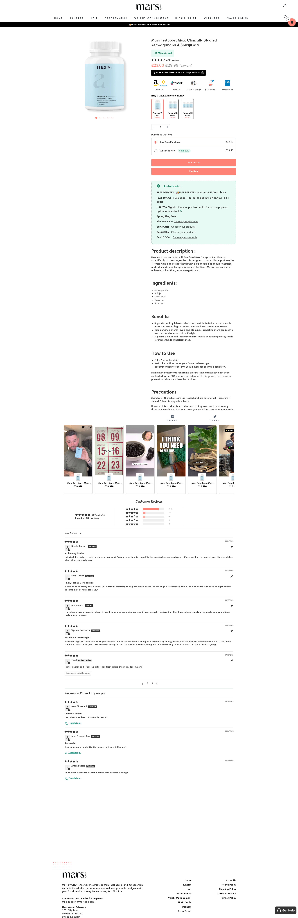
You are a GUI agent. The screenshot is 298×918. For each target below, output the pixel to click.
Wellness (186, 907)
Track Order (184, 911)
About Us (231, 880)
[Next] (144, 77)
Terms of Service (227, 894)
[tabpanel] (104, 76)
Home (188, 880)
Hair (189, 889)
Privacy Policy (228, 898)
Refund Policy (228, 885)
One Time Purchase (170, 142)
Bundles (187, 885)
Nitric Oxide (184, 903)
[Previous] (65, 77)
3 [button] (152, 683)
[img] (71, 542)
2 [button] (147, 683)
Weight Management (179, 898)
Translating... (74, 723)
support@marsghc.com (81, 902)
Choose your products (186, 221)
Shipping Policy (227, 889)
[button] (158, 60)
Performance (184, 894)
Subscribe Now (167, 150)
